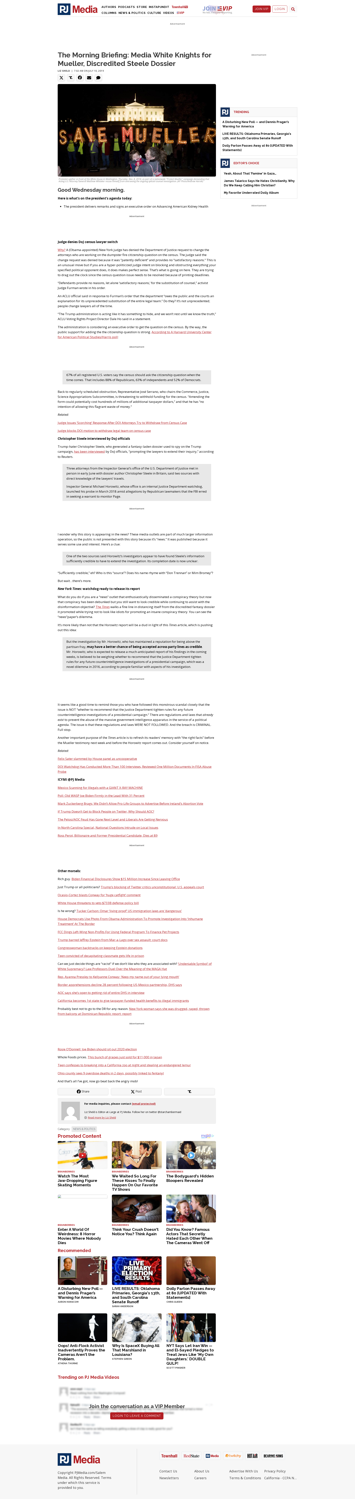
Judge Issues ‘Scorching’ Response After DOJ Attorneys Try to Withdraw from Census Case (122, 423)
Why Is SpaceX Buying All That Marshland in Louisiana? (135, 1350)
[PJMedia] (78, 9)
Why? (61, 250)
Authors (109, 7)
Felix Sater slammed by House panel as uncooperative (97, 759)
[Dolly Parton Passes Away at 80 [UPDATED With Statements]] (191, 1270)
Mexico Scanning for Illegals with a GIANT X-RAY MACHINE (100, 788)
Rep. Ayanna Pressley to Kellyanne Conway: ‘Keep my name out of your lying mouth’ (118, 977)
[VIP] (180, 12)
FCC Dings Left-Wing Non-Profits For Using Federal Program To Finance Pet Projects (118, 932)
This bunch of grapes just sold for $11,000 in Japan (125, 1057)
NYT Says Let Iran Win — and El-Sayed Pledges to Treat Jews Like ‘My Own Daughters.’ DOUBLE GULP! (190, 1354)
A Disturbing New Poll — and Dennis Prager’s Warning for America (80, 1293)
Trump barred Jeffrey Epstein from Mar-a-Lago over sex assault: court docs (113, 940)
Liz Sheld (64, 70)
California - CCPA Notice (280, 1478)
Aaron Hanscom (68, 1302)
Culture (154, 13)
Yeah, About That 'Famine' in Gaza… (250, 173)
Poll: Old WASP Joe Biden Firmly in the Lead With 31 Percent (101, 795)
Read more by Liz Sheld (102, 1117)
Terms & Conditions (245, 1478)
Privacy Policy (275, 1471)
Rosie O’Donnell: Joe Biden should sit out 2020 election (97, 1049)
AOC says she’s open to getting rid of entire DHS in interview (101, 993)
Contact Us (168, 1471)
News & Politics (132, 13)
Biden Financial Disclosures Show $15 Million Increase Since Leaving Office (126, 879)
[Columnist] (72, 1110)
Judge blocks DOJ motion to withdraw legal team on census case (104, 430)
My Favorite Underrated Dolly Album (251, 192)
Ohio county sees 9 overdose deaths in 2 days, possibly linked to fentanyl (111, 1073)
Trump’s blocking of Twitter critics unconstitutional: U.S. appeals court (152, 887)
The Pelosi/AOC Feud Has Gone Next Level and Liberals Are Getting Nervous (113, 819)
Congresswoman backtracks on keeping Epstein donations (100, 948)
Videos (168, 13)
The (103, 607)
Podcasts (126, 7)
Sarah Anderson (122, 1306)
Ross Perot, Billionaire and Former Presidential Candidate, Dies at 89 (108, 835)
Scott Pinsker (175, 1368)
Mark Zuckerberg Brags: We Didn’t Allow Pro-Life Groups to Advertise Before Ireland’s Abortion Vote (130, 803)
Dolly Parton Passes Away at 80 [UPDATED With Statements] (190, 1293)
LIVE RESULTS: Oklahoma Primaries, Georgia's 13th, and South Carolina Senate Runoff (136, 1295)
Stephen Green (122, 1359)
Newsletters (169, 1478)
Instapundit (159, 7)
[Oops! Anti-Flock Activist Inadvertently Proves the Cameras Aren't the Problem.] (82, 1327)
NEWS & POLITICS (84, 1129)
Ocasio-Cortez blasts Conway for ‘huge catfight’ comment (99, 895)
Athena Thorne (68, 1363)
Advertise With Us (243, 1471)
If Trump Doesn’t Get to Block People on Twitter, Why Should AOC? (106, 811)
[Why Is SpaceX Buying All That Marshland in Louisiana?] (136, 1327)
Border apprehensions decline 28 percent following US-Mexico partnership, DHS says (120, 985)
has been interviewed (89, 451)
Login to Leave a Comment (137, 1416)
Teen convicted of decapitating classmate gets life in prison (101, 956)
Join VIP (261, 9)
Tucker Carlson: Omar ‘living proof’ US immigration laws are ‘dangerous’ (129, 911)
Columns (109, 13)
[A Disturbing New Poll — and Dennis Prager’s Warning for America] (82, 1270)
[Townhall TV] (181, 6)
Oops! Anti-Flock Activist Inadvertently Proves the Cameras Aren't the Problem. (81, 1352)
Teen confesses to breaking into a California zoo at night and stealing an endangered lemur (124, 1065)
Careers (200, 1478)
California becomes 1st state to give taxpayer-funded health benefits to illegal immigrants (123, 1000)
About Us (201, 1471)
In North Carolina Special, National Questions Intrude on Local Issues (108, 827)
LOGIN (280, 9)
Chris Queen (174, 1302)
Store (142, 7)
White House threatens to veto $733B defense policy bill (98, 903)
